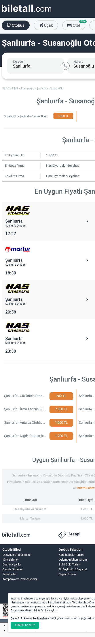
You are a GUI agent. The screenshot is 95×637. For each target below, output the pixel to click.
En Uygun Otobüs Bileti (16, 554)
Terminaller (9, 574)
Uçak (48, 25)
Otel (78, 24)
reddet (51, 606)
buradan (42, 618)
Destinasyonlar (11, 564)
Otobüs (17, 25)
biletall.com (85, 488)
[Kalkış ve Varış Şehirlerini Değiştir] (66, 66)
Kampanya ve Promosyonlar (19, 579)
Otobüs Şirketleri (12, 569)
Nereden (19, 61)
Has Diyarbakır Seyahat (62, 166)
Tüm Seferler (10, 559)
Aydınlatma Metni (21, 610)
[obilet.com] (26, 12)
